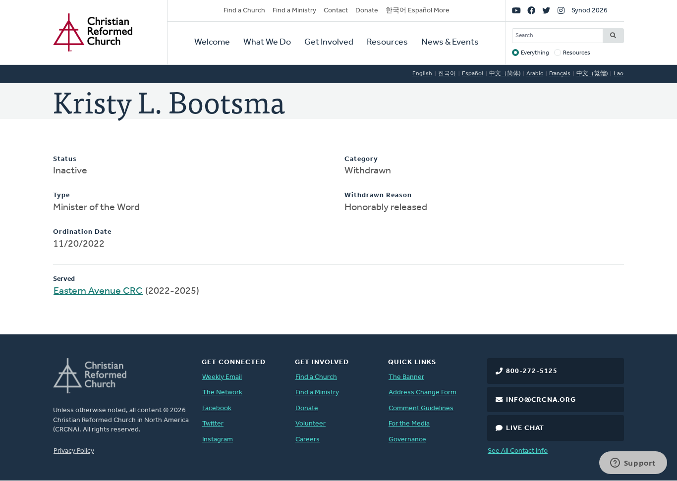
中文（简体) (504, 74)
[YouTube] (516, 11)
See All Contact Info (518, 451)
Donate (366, 10)
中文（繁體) (592, 74)
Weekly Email (222, 377)
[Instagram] (561, 11)
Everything (535, 53)
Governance (407, 439)
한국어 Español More (418, 10)
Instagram (217, 439)
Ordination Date (82, 232)
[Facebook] (531, 11)
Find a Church (244, 10)
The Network (222, 392)
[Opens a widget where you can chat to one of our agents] (633, 463)
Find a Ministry (294, 10)
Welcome (212, 42)
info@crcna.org (541, 400)
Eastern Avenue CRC (98, 291)
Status (65, 159)
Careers (307, 439)
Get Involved (328, 42)
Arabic (534, 74)
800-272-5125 (532, 371)
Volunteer (310, 424)
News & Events (450, 42)
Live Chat (525, 428)
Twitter (213, 424)
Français (559, 74)
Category (361, 159)
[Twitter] (546, 11)
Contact (336, 10)
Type (61, 195)
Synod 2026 (589, 10)
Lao (618, 74)
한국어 (447, 74)
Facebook (216, 408)
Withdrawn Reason (378, 195)
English (422, 74)
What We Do (267, 42)
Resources (387, 42)
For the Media (409, 424)
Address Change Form (422, 392)
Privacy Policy (74, 451)
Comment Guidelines (421, 408)
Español (472, 74)
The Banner (406, 377)
